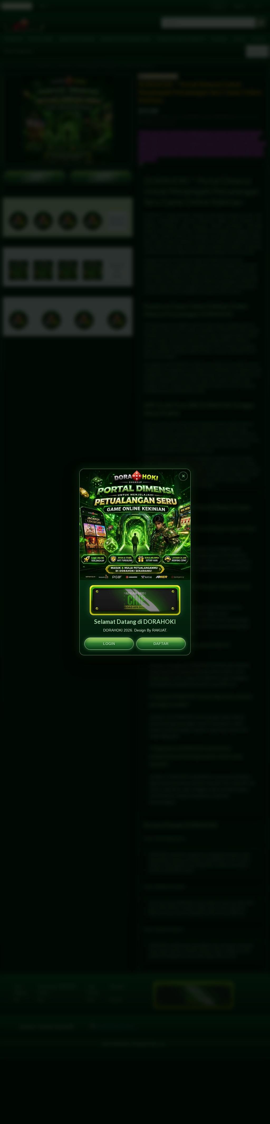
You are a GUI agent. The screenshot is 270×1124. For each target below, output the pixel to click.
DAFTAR (160, 644)
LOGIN (109, 644)
